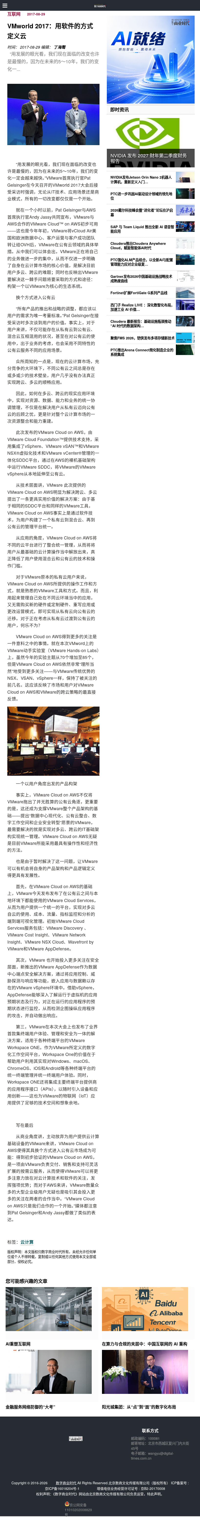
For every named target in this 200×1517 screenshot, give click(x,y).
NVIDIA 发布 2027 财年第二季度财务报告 (148, 158)
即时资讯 (119, 109)
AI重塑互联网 (18, 1344)
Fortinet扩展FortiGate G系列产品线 (138, 292)
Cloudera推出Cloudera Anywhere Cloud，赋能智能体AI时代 (138, 245)
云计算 (27, 1242)
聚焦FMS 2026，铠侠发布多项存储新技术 (142, 337)
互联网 (13, 14)
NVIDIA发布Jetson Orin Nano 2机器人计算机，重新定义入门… (141, 179)
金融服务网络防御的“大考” (30, 1407)
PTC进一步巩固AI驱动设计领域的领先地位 (141, 196)
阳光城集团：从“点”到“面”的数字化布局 (139, 1407)
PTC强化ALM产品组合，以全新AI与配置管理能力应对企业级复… (141, 262)
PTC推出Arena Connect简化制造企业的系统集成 (141, 352)
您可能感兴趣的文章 (26, 1281)
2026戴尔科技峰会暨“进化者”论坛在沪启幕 (141, 212)
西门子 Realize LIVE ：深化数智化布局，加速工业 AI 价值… (142, 307)
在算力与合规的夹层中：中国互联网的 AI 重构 (144, 1344)
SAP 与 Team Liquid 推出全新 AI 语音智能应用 (142, 229)
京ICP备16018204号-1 (62, 1488)
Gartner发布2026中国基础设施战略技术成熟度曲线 (141, 278)
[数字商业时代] (100, 5)
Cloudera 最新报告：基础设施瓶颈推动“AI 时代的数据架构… (140, 323)
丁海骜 (59, 47)
